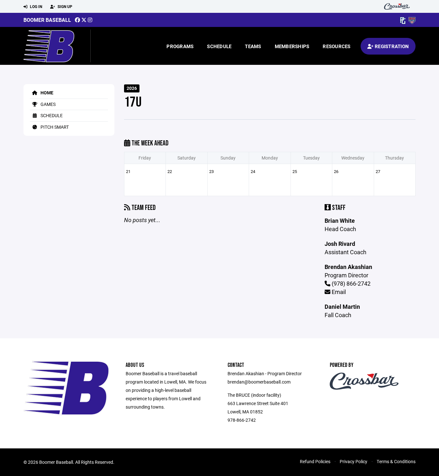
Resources (336, 46)
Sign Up (64, 6)
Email (338, 292)
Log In (35, 6)
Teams (253, 46)
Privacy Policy (353, 461)
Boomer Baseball (47, 19)
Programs (179, 46)
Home (46, 93)
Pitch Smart (54, 127)
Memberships (292, 46)
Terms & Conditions (396, 461)
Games (48, 104)
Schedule (219, 46)
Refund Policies (315, 461)
